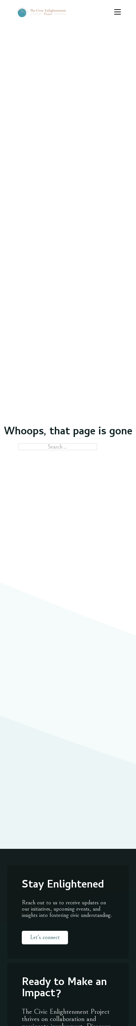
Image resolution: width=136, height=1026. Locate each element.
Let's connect (45, 937)
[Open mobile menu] (117, 12)
